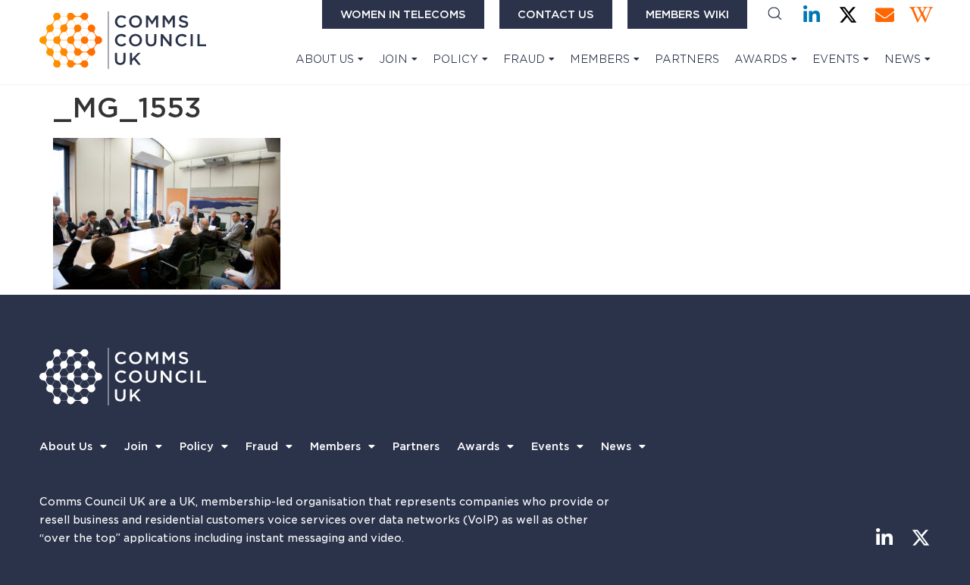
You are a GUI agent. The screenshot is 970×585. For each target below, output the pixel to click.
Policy (455, 59)
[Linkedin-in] (812, 14)
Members (600, 59)
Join (393, 59)
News (902, 59)
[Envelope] (884, 14)
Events (835, 59)
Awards (760, 59)
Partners (687, 59)
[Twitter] (848, 14)
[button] (774, 14)
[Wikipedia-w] (921, 14)
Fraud (524, 59)
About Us (325, 59)
